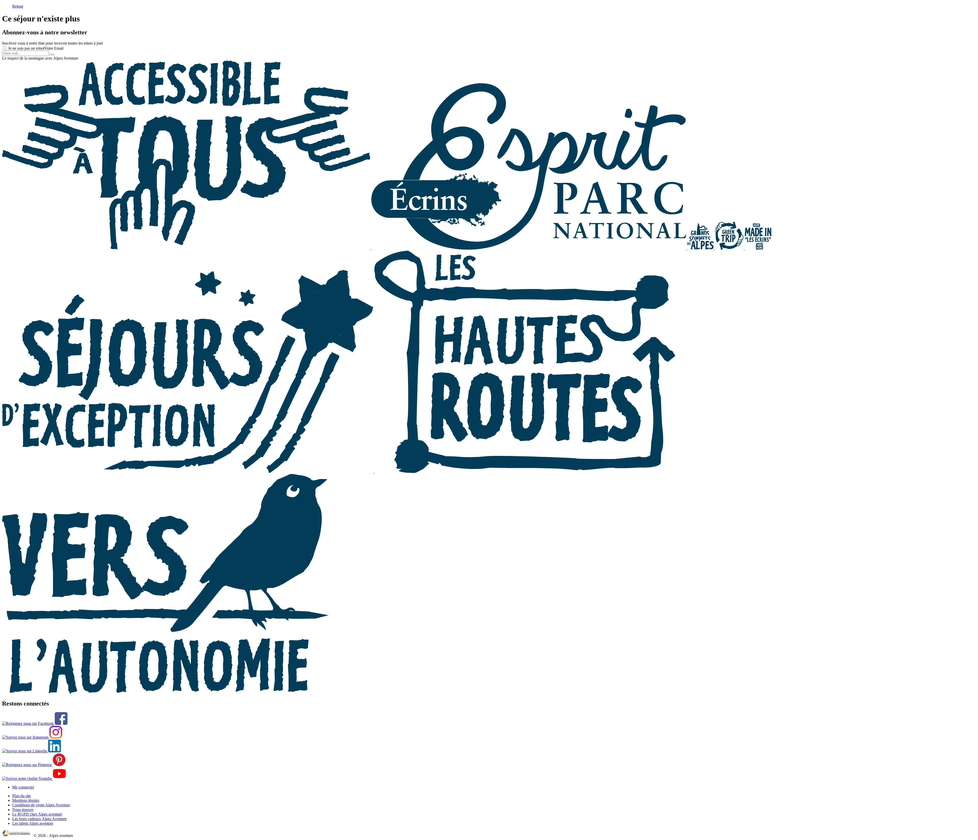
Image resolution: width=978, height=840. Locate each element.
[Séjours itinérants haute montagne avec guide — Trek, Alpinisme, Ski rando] (524, 471)
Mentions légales (25, 800)
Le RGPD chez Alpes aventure (37, 814)
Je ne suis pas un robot (25, 48)
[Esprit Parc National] (529, 248)
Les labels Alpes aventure (32, 823)
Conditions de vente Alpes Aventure (41, 805)
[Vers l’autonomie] (165, 692)
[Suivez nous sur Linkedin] (31, 751)
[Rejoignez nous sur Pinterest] (33, 765)
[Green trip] (730, 248)
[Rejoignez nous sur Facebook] (34, 723)
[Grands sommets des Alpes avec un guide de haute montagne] (701, 248)
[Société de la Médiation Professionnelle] (17, 835)
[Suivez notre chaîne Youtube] (34, 778)
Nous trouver (22, 809)
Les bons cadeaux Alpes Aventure (39, 819)
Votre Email (53, 48)
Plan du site (21, 796)
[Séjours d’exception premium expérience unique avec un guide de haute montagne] (188, 471)
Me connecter (23, 787)
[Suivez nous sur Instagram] (32, 737)
